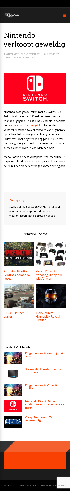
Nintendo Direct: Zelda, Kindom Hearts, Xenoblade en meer (44, 404)
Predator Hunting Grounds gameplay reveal (17, 275)
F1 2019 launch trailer (14, 315)
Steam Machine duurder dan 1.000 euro (44, 370)
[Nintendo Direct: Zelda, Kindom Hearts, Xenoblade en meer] (13, 411)
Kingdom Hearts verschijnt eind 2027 (45, 354)
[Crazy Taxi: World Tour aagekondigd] (13, 427)
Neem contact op (57, 485)
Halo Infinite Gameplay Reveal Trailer (48, 316)
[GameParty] (12, 17)
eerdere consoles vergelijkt (25, 125)
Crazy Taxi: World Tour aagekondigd (40, 418)
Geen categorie (26, 57)
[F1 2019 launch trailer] (19, 307)
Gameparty (12, 54)
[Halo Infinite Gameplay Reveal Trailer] (51, 307)
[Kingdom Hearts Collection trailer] (13, 395)
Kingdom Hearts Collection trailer (42, 386)
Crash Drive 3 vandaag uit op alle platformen (49, 275)
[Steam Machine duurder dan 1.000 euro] (13, 379)
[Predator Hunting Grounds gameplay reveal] (19, 265)
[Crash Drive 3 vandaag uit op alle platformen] (51, 265)
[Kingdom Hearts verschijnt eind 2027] (13, 363)
